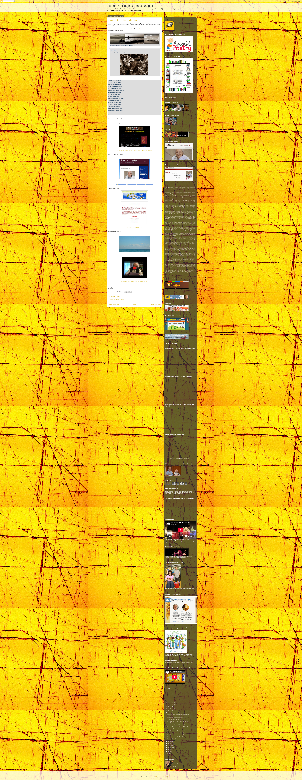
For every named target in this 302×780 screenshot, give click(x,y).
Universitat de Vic (190, 271)
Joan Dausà (191, 233)
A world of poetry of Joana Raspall (176, 188)
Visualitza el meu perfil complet (175, 765)
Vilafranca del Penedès (182, 272)
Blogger (169, 776)
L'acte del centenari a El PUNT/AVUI (175, 736)
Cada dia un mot (179, 202)
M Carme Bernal (180, 247)
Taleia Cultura (182, 269)
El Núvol (173, 218)
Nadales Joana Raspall (171, 253)
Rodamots (182, 263)
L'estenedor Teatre (171, 242)
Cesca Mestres (190, 206)
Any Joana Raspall (177, 194)
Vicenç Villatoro (175, 272)
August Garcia (174, 197)
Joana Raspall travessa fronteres (174, 728)
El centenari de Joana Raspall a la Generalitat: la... (179, 734)
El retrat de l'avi (182, 218)
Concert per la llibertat (177, 210)
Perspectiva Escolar (191, 255)
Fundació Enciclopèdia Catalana (171, 228)
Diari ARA (169, 213)
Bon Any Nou (190, 201)
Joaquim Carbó (178, 237)
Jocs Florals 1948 (190, 237)
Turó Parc (181, 270)
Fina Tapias (190, 225)
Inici (134, 304)
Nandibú (177, 253)
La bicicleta (188, 242)
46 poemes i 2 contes (177, 187)
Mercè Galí (190, 249)
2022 (168, 691)
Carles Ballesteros (176, 204)
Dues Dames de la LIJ (173, 214)
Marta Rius (182, 248)
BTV (194, 201)
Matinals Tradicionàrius (182, 249)
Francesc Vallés (179, 227)
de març (170, 747)
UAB (184, 270)
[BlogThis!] (126, 292)
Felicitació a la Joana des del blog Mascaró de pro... (179, 732)
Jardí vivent (193, 232)
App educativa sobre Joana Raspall (175, 195)
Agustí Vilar (182, 189)
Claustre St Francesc (174, 207)
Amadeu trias (185, 191)
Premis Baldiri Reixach (174, 258)
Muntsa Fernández (186, 252)
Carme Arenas (189, 204)
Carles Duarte (183, 204)
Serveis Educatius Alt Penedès (170, 266)
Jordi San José (186, 238)
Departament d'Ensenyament (173, 212)
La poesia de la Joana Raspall (171, 244)
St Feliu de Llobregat (169, 269)
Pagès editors (178, 254)
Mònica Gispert (178, 250)
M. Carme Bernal (192, 247)
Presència (186, 258)
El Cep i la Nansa (171, 217)
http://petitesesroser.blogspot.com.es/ (134, 227)
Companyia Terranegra (169, 210)
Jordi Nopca (175, 238)
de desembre (171, 702)
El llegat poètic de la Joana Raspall (185, 217)
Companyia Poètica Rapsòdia (188, 208)
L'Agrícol (189, 241)
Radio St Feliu (182, 261)
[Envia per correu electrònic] (125, 292)
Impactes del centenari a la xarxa (175, 717)
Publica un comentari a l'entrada (117, 299)
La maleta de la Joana (187, 243)
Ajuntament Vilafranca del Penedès (175, 191)
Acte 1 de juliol (185, 188)
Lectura (189, 244)
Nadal (192, 252)
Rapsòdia (187, 261)
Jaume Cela (167, 233)
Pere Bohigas (174, 255)
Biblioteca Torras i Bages (184, 200)
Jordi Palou (180, 238)
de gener (170, 751)
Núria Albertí (190, 253)
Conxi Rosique (186, 211)
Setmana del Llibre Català (182, 266)
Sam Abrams (188, 264)
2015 (168, 697)
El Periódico (177, 218)
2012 (168, 753)
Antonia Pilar (167, 194)
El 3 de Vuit (185, 216)
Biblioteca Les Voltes (173, 200)
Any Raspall (187, 194)
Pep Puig (170, 255)
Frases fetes (193, 227)
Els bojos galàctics (177, 219)
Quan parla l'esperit (187, 260)
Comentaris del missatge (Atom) (138, 308)
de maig (170, 743)
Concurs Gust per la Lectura (187, 210)
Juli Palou (184, 241)
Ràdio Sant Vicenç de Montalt (173, 261)
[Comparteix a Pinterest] (131, 292)
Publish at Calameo (174, 458)
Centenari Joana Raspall (169, 206)
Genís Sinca (179, 228)
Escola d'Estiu (170, 222)
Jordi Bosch (170, 238)
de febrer (170, 749)
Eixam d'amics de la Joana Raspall (130, 5)
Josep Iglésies (184, 239)
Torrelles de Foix (176, 270)
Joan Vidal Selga (173, 234)
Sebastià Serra (192, 265)
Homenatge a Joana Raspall (171, 229)
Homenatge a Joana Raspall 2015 (184, 229)
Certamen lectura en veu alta (180, 206)
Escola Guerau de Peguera (173, 223)
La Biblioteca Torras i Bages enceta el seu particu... (179, 730)
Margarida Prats (176, 248)
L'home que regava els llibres (180, 242)
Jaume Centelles (173, 233)
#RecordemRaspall (169, 187)
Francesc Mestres (172, 227)
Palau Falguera (185, 254)
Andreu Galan (171, 192)
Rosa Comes (187, 263)
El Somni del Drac (189, 218)
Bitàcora (140, 28)
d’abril (169, 745)
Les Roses (193, 244)
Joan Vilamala (179, 234)
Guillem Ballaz (190, 228)
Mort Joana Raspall (178, 252)
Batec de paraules (172, 199)
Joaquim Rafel (183, 237)
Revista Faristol (172, 263)
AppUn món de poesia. (187, 195)
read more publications (185, 458)
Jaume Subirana (185, 233)
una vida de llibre (171, 271)
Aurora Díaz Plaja (182, 197)
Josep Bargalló (177, 239)
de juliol (170, 712)
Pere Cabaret (180, 255)
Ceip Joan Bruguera (190, 205)
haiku (194, 228)
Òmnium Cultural (171, 254)
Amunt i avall (190, 191)
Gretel (186, 228)
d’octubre (170, 706)
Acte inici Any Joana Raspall (174, 189)
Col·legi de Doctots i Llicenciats (185, 207)
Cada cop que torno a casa (170, 202)
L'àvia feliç (193, 241)
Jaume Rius (179, 233)
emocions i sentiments (185, 219)
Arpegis (193, 195)
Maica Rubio (167, 248)
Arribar (166, 196)
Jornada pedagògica (169, 239)
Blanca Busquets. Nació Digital (182, 201)
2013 (168, 701)
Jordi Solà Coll (192, 238)
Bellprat (178, 199)
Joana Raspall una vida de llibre (183, 235)
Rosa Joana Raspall (177, 264)
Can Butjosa (171, 204)
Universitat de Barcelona (181, 271)
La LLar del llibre (178, 243)
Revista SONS (177, 263)
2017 (168, 693)
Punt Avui (181, 260)
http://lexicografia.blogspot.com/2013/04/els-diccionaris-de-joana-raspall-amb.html (134, 150)
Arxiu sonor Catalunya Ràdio (173, 196)
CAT (175, 205)
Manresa (171, 248)
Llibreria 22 (167, 245)
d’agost (169, 710)
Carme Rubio (171, 205)
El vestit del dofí (170, 219)
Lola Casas (174, 247)
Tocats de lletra (192, 269)
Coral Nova (191, 211)
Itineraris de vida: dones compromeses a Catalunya (181, 232)
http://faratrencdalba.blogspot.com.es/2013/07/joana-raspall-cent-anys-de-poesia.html (134, 184)
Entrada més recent (113, 304)
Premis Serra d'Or (181, 258)
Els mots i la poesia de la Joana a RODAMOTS (178, 726)
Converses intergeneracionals (176, 211)
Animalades (179, 192)
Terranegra (187, 269)
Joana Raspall (172, 235)
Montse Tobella (171, 252)
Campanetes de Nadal (187, 202)
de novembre (171, 704)
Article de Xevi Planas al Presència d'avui (176, 725)
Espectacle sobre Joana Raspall (171, 224)
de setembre (171, 708)
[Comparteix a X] (128, 292)
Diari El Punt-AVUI (175, 213)
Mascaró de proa (188, 248)
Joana (184, 234)
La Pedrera (193, 243)
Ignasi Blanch (175, 230)
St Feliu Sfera (176, 269)
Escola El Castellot (178, 222)
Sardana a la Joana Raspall (183, 265)
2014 (168, 699)
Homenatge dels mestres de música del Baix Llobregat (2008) (179, 662)
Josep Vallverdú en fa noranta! (174, 719)
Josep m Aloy (191, 239)
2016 (168, 695)
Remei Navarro (192, 261)
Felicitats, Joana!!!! (171, 738)
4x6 (156, 776)
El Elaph (177, 217)
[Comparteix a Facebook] (129, 292)
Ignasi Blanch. (182, 230)
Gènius (183, 228)
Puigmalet (178, 260)
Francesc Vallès (187, 227)
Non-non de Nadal (183, 253)
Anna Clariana (185, 192)
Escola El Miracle (186, 222)
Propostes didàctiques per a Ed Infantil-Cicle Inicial (180, 259)
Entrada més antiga (155, 304)
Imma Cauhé (188, 230)
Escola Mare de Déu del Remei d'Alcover (187, 223)
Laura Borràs (185, 244)
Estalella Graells (180, 224)
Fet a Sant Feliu (184, 225)
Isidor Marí (170, 232)
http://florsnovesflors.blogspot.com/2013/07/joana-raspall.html (134, 281)
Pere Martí (185, 255)
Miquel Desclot (171, 250)
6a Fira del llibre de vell (187, 187)
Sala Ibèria (183, 264)
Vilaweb (188, 272)
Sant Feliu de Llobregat (171, 265)
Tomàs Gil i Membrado (169, 270)
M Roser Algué (186, 247)
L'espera (166, 242)
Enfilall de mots (192, 219)
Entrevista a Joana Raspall (186, 221)
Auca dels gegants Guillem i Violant (186, 196)
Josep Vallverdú (168, 241)
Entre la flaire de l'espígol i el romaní (172, 221)
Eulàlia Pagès (186, 224)
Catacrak (178, 205)
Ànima (176, 192)
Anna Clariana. (192, 192)
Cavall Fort (182, 205)
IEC (171, 230)
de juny (169, 741)
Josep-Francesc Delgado (177, 241)
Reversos (167, 263)
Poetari (168, 258)
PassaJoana (191, 254)
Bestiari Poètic (183, 199)
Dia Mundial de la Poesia (185, 212)
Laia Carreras (179, 244)
